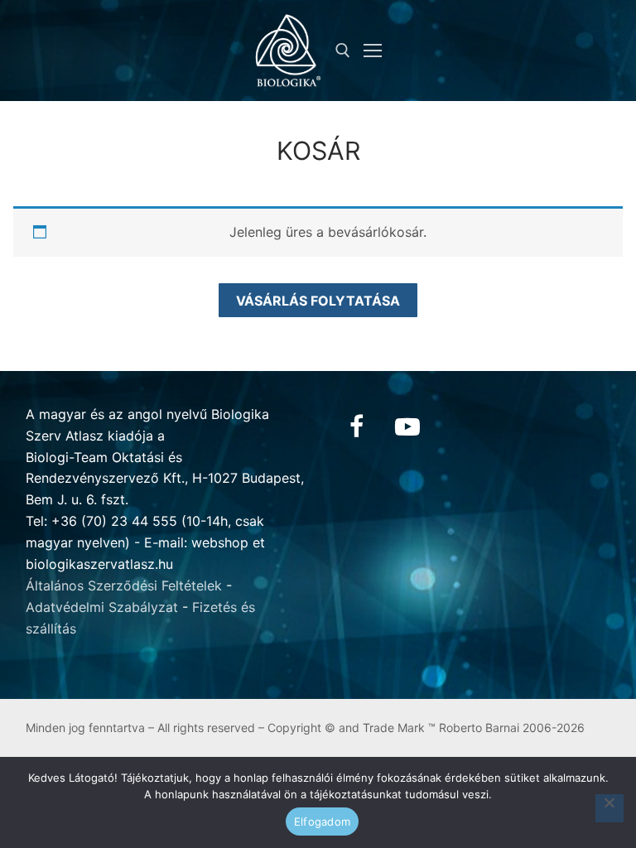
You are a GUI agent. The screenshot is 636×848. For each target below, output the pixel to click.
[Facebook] (356, 426)
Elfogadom (322, 821)
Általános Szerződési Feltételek (124, 585)
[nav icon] (373, 50)
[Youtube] (407, 426)
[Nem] (609, 808)
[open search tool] (342, 50)
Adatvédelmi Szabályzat (102, 607)
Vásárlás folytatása (318, 300)
